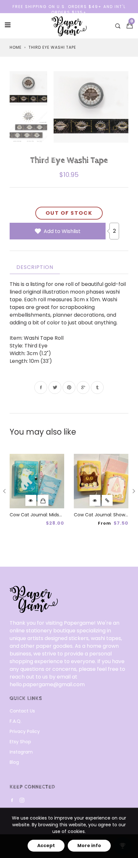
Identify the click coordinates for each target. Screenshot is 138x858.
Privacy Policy (25, 731)
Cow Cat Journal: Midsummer (43, 515)
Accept (46, 845)
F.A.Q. (16, 721)
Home (16, 47)
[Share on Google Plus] (83, 387)
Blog (14, 762)
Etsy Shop (20, 741)
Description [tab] (34, 267)
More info (89, 845)
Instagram (21, 752)
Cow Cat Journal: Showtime (105, 515)
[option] (91, 107)
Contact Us (22, 711)
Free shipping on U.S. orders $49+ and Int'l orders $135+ (69, 9)
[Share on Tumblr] (97, 387)
